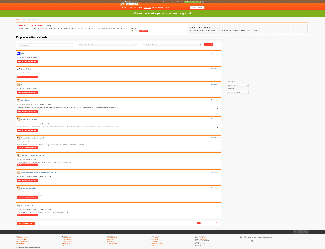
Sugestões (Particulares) (23, 237)
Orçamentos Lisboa (66, 237)
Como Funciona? (158, 7)
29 (190, 223)
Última (217, 223)
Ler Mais (217, 109)
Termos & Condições (156, 241)
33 (206, 223)
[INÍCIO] (129, 5)
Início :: (18, 19)
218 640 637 (204, 239)
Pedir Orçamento (126, 7)
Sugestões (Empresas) (22, 239)
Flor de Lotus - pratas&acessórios (33, 138)
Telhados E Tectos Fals (112, 237)
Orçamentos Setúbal (67, 241)
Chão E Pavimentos (111, 245)
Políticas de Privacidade (177, 1)
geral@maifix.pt (202, 237)
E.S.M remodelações (28, 188)
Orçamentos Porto (66, 239)
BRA (22, 53)
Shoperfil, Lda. (26, 69)
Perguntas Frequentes (22, 241)
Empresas (147, 7)
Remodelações (110, 239)
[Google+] (203, 3)
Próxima (211, 223)
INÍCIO (19, 231)
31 (198, 223)
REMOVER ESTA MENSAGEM (193, 1)
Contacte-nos (20, 245)
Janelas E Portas (110, 241)
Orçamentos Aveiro (66, 243)
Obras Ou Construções (112, 243)
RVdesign (24, 84)
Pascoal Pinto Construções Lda (32, 155)
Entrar (194, 7)
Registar (200, 7)
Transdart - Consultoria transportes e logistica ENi (39, 172)
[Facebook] (193, 3)
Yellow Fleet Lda (27, 205)
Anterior (186, 223)
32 (202, 223)
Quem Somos (154, 237)
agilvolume (25, 100)
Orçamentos (138, 7)
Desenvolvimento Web (29, 247)
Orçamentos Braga (66, 245)
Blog (167, 7)
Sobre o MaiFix (154, 239)
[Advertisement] (268, 48)
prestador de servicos (29, 119)
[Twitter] (196, 3)
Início (180, 223)
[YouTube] (200, 3)
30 (194, 223)
